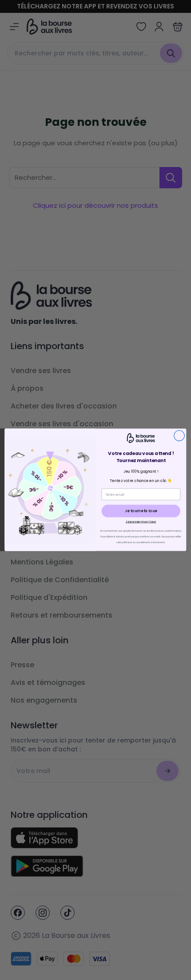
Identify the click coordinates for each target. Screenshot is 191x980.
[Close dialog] (179, 436)
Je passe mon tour (141, 521)
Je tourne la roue (141, 511)
